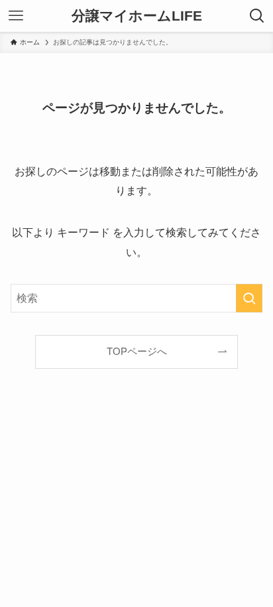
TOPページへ (137, 351)
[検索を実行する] (249, 298)
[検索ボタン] (257, 16)
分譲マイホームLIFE (137, 16)
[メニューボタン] (16, 16)
